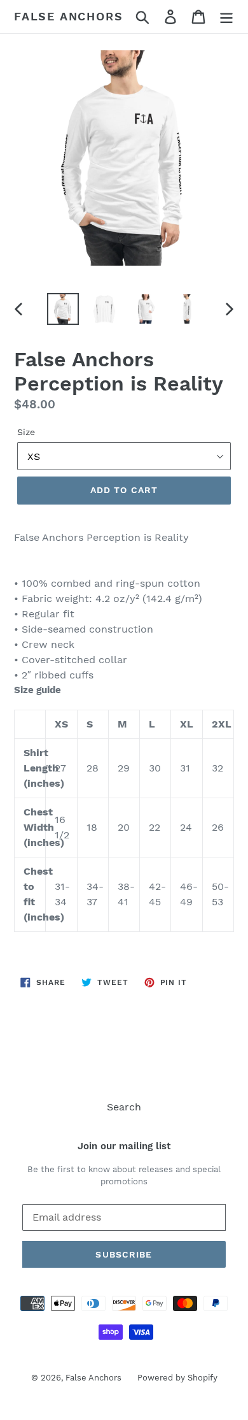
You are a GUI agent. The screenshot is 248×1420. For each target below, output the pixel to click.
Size (26, 432)
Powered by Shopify (177, 1377)
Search (124, 1107)
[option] (63, 309)
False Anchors (68, 16)
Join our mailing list (124, 1146)
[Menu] (226, 17)
